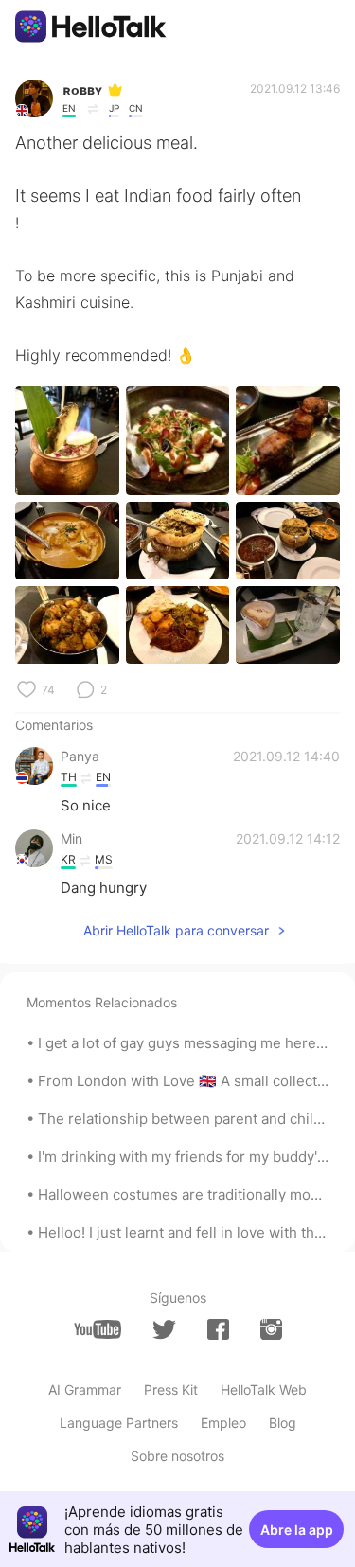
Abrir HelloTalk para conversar (176, 930)
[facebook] (218, 1329)
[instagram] (271, 1329)
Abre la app (296, 1530)
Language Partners (119, 1423)
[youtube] (97, 1329)
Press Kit (171, 1389)
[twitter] (164, 1330)
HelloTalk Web (264, 1389)
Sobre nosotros (177, 1456)
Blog (282, 1423)
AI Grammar (84, 1389)
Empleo (223, 1423)
